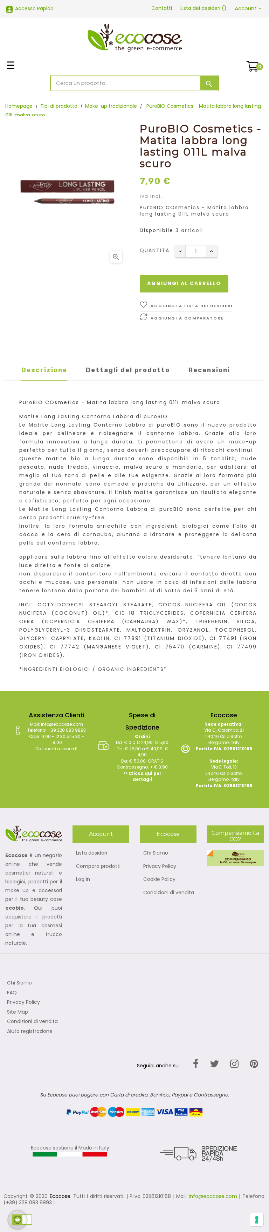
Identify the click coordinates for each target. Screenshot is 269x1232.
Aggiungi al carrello (184, 283)
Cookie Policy (159, 879)
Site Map (17, 1012)
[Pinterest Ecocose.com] (254, 1064)
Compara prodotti (98, 866)
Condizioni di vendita (168, 893)
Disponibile (156, 231)
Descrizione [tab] (44, 370)
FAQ (12, 993)
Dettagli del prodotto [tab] (128, 370)
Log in (83, 879)
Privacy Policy (159, 866)
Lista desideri (91, 853)
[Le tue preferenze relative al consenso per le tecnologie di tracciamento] (256, 1219)
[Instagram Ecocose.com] (234, 1064)
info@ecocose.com (213, 1196)
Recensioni (209, 370)
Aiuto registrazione (30, 1031)
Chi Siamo (155, 853)
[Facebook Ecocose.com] (195, 1064)
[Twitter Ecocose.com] (214, 1064)
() (203, 8)
